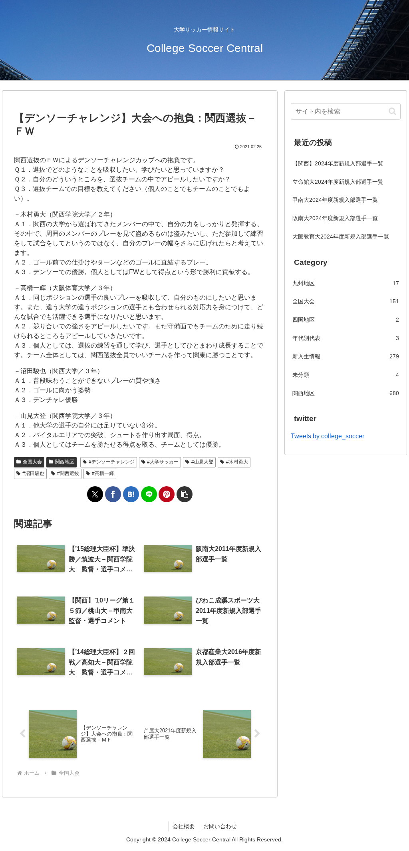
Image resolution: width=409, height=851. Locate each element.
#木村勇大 (237, 462)
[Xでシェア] (95, 494)
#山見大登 (202, 462)
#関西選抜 (68, 473)
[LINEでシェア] (149, 494)
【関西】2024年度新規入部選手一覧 (337, 163)
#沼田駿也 (33, 473)
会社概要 (184, 826)
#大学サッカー (163, 462)
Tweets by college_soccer (327, 436)
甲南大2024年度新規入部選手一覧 (335, 200)
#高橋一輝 (103, 473)
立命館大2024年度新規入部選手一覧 (337, 182)
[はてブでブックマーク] (131, 494)
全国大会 (32, 462)
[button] (185, 494)
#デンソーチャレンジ (112, 462)
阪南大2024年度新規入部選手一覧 (335, 218)
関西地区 (64, 462)
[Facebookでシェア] (113, 494)
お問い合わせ (220, 826)
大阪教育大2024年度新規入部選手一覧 (340, 236)
